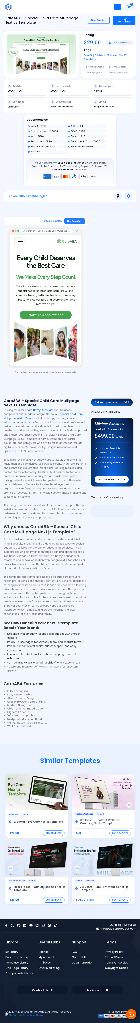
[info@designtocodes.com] (97, 928)
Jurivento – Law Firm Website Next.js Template (104, 888)
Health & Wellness (84, 814)
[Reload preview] (77, 231)
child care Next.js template (37, 410)
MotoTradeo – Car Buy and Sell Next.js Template (39, 888)
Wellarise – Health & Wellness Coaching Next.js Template (100, 821)
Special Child (90, 59)
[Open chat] (131, 1014)
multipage (112, 55)
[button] (117, 7)
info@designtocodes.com (118, 928)
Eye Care (13, 814)
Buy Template (124, 20)
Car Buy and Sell (17, 880)
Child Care (100, 55)
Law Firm (90, 880)
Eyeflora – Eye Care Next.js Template (38, 822)
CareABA (88, 55)
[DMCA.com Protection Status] (24, 1015)
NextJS (122, 55)
